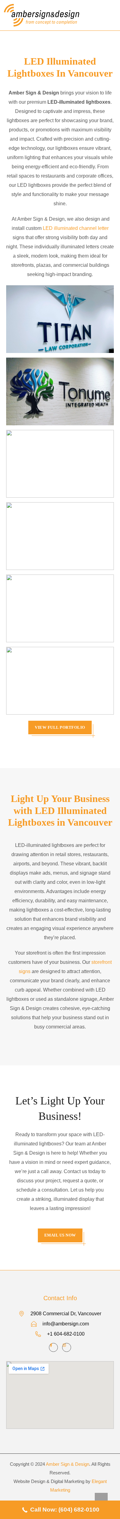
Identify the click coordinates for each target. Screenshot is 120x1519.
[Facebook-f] (53, 1347)
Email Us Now (60, 1235)
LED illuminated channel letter (76, 228)
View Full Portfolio (60, 727)
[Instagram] (66, 1347)
